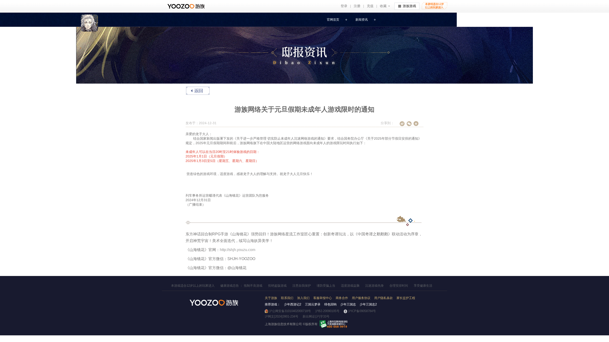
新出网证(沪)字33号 (316, 316)
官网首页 (333, 19)
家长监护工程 (406, 298)
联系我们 (287, 298)
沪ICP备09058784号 (362, 311)
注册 (357, 6)
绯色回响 (330, 304)
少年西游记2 (292, 304)
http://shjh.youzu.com (237, 250)
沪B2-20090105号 (327, 311)
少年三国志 (348, 304)
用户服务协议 (361, 298)
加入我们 (303, 298)
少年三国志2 (368, 304)
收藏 (383, 6)
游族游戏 (409, 6)
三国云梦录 (312, 304)
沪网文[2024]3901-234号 (281, 316)
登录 (344, 6)
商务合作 (342, 298)
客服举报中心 (322, 298)
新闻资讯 (361, 19)
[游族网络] (186, 6)
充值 (370, 6)
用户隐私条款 (383, 298)
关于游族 (271, 298)
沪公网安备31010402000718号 (290, 311)
